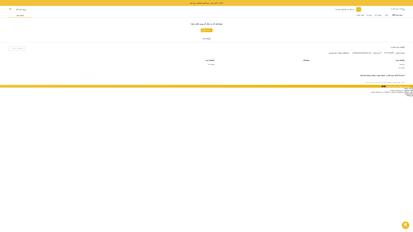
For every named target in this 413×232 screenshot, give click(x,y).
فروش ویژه (20, 15)
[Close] (0, 86)
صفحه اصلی (206, 30)
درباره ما (402, 64)
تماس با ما (402, 68)
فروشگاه (410, 95)
